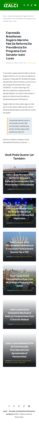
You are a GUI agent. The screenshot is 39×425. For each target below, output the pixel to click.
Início (4, 16)
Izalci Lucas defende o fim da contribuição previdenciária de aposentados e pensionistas (19, 350)
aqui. (29, 142)
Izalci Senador (31, 63)
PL (32, 223)
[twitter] (24, 5)
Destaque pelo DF (20, 189)
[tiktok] (31, 5)
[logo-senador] (11, 3)
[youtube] (35, 5)
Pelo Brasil (22, 362)
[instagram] (28, 5)
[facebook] (9, 406)
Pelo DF (29, 189)
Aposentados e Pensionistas (22, 361)
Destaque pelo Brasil (11, 362)
